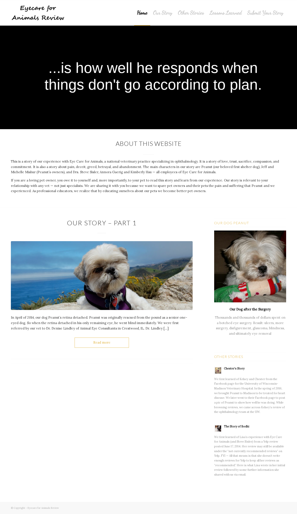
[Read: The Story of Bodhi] (218, 428)
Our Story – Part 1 (102, 223)
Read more (101, 342)
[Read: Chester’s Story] (218, 370)
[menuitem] (142, 12)
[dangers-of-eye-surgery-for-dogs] (102, 275)
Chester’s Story (234, 368)
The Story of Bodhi (236, 426)
